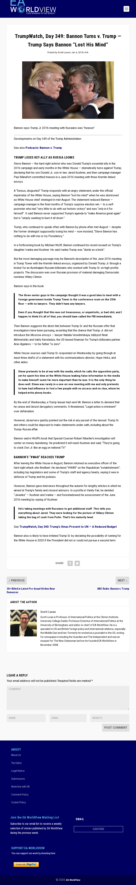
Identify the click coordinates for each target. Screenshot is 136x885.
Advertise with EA (20, 786)
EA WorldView (73, 880)
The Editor (16, 763)
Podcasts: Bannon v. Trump (44, 148)
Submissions (18, 778)
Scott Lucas (64, 52)
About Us (16, 755)
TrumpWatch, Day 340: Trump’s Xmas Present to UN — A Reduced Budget (68, 527)
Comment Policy (19, 794)
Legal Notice (18, 770)
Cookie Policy (18, 802)
